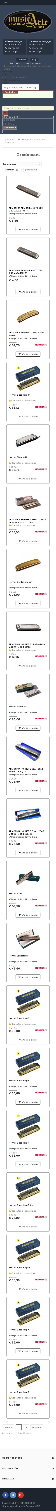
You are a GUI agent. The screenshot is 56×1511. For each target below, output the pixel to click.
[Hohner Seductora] (28, 939)
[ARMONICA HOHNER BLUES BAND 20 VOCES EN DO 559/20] (28, 627)
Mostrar (9, 169)
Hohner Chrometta (18, 457)
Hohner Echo (15, 893)
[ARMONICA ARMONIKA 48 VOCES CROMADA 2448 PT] (28, 191)
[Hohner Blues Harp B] (28, 1375)
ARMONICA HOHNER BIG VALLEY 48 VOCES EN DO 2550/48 (26, 832)
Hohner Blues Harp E (19, 1080)
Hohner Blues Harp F (19, 1143)
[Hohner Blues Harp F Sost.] (28, 1188)
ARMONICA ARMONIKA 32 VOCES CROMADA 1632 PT (25, 272)
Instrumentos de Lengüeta (33, 139)
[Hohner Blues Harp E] (28, 1064)
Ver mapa (13, 51)
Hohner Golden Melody (21, 582)
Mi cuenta (16, 63)
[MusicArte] (28, 22)
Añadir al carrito (29, 229)
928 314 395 (13, 48)
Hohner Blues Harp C (19, 395)
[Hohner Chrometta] (28, 440)
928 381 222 (37, 48)
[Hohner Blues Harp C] (28, 378)
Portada (10, 139)
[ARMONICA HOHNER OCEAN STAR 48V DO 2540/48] (28, 752)
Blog (34, 59)
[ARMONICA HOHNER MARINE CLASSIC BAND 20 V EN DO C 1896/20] (28, 502)
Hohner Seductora (18, 955)
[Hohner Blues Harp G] (28, 1250)
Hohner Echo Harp (18, 706)
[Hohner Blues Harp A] (28, 1313)
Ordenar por (9, 164)
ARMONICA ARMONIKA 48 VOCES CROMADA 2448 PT (26, 209)
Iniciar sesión (34, 63)
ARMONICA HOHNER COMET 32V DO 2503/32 (27, 334)
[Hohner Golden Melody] (28, 565)
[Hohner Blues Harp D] (28, 1001)
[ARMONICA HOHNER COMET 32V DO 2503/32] (28, 316)
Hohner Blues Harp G (19, 1267)
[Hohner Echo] (28, 876)
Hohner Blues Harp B (19, 1392)
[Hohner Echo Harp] (28, 690)
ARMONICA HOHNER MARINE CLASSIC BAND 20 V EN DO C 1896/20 (28, 521)
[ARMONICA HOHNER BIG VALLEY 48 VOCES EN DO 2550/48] (28, 814)
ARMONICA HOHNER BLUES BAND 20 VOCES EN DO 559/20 (27, 646)
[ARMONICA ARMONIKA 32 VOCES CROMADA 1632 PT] (28, 253)
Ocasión (22, 59)
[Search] (5, 113)
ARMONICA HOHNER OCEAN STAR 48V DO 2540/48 (26, 770)
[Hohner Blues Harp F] (28, 1126)
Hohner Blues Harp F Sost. (22, 1205)
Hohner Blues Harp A (19, 1329)
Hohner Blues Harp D (19, 1018)
